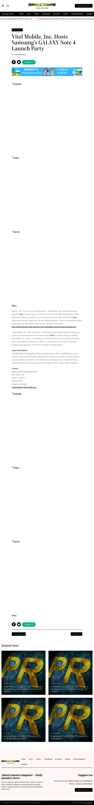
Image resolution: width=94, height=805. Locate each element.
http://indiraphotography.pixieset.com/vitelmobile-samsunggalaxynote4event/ (44, 326)
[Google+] (47, 265)
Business (56, 14)
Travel (36, 14)
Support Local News (84, 6)
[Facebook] (47, 117)
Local (28, 14)
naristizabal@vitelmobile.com (24, 387)
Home (21, 14)
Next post (76, 634)
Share (14, 305)
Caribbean (46, 14)
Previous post (19, 634)
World (65, 14)
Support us (29, 62)
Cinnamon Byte (88, 803)
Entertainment (77, 14)
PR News (89, 14)
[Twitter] (47, 191)
